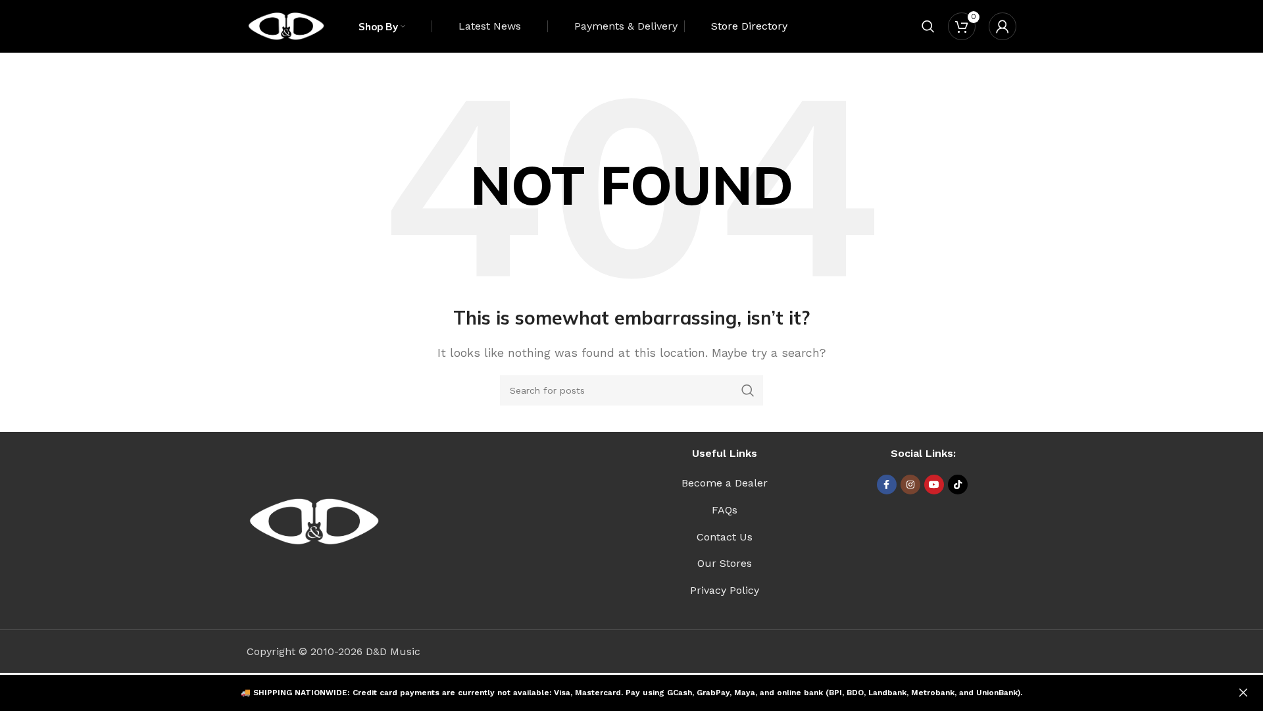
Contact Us (725, 537)
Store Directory (749, 26)
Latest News (489, 26)
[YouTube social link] (934, 484)
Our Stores (724, 563)
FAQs (724, 510)
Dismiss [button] (1243, 693)
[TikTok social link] (958, 484)
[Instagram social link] (910, 484)
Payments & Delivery (626, 26)
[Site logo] (286, 25)
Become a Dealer (724, 483)
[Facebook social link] (887, 484)
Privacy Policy (724, 590)
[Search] (928, 26)
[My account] (1002, 26)
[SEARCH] (748, 390)
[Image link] (314, 521)
